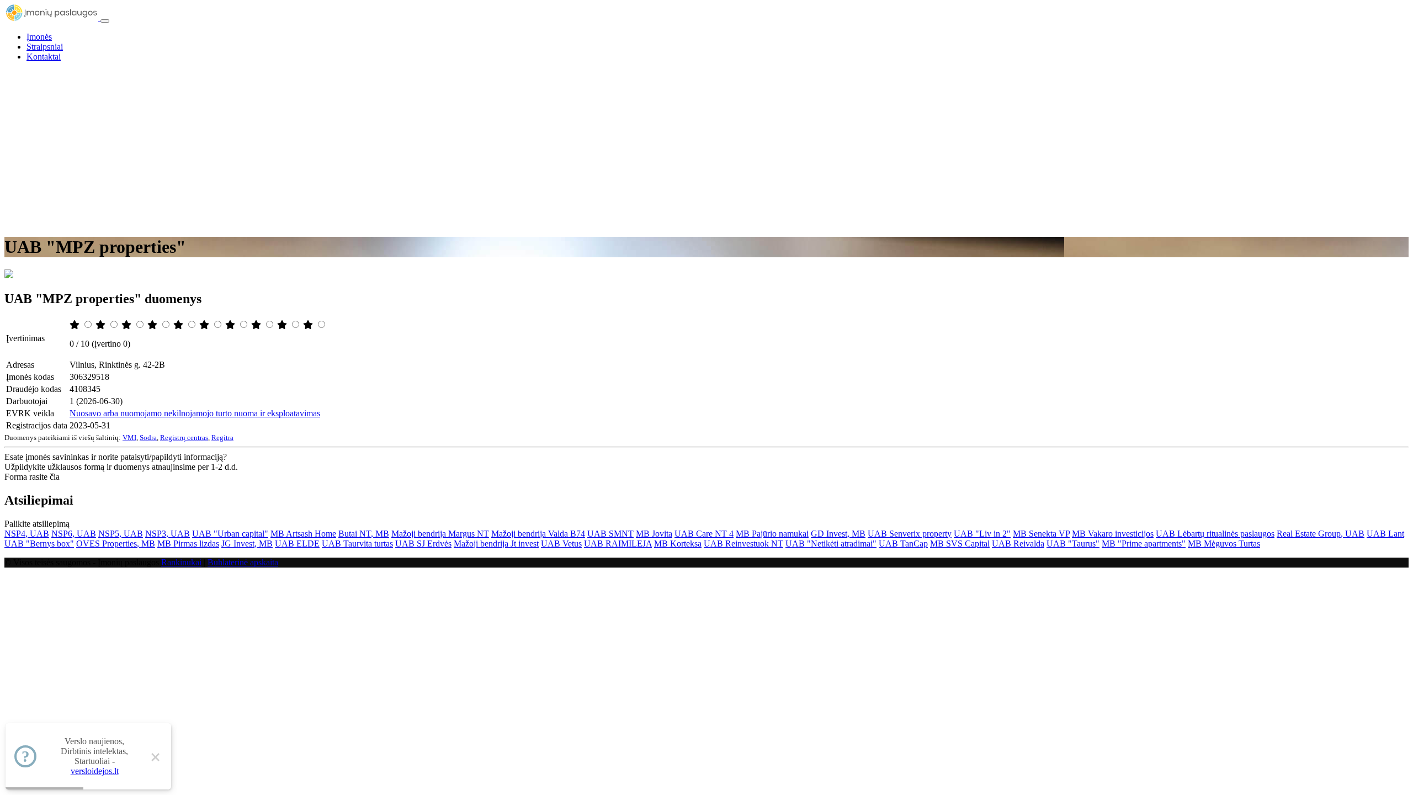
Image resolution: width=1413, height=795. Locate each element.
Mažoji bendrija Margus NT (440, 533)
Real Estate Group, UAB (1320, 533)
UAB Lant (1385, 533)
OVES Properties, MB (115, 543)
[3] (127, 325)
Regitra (222, 437)
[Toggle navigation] (104, 21)
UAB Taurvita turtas (357, 543)
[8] (257, 325)
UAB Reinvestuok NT (743, 543)
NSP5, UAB (120, 533)
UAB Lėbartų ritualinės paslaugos (1215, 533)
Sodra (148, 437)
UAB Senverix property (910, 533)
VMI (129, 437)
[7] (231, 325)
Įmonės (39, 36)
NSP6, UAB (73, 533)
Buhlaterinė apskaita (243, 562)
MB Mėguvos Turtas (1224, 543)
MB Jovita (654, 533)
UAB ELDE (297, 543)
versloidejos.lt (95, 771)
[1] (76, 325)
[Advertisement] (706, 148)
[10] (309, 325)
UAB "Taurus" (1073, 543)
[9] (283, 325)
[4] (153, 325)
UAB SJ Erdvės (423, 543)
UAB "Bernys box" (39, 543)
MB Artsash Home (303, 533)
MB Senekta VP (1041, 533)
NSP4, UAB (26, 533)
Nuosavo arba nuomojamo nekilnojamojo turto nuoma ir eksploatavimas (195, 413)
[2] (101, 325)
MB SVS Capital (960, 543)
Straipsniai (44, 46)
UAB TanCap (903, 543)
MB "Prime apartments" (1144, 543)
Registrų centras (184, 437)
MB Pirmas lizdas (188, 543)
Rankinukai (181, 562)
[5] (179, 325)
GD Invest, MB (838, 533)
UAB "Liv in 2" (982, 533)
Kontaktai (43, 56)
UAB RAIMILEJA (618, 543)
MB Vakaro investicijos (1113, 533)
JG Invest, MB (247, 543)
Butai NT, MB (363, 533)
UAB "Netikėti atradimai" (831, 543)
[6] (205, 325)
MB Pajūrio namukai (772, 533)
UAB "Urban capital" (230, 533)
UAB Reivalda (1018, 543)
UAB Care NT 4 (704, 533)
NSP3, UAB (167, 533)
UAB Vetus (561, 543)
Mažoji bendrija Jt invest (496, 543)
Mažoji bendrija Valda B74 (538, 533)
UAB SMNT (610, 533)
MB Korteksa (678, 543)
